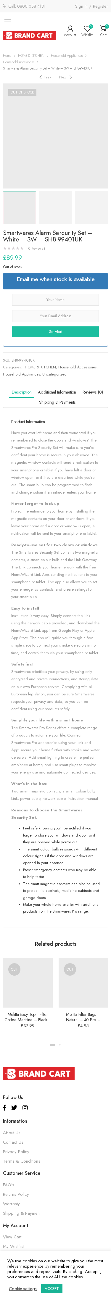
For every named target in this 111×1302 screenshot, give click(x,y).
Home (7, 55)
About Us (11, 1132)
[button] (52, 1045)
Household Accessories (18, 62)
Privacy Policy (16, 1151)
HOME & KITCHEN (31, 55)
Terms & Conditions (21, 1161)
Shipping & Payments (57, 402)
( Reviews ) (35, 248)
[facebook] (4, 1107)
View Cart (12, 1237)
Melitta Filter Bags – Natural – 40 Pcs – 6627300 (83, 1019)
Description (21, 392)
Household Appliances (67, 55)
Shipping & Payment (22, 1213)
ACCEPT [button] (52, 1288)
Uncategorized (54, 374)
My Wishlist (13, 1246)
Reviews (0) (93, 392)
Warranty (11, 1204)
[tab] (21, 392)
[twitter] (14, 1107)
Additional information (57, 392)
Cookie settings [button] (23, 1288)
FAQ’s (8, 1185)
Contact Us (13, 1142)
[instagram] (25, 1107)
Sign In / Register (91, 6)
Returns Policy (16, 1194)
